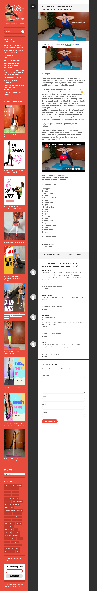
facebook (68, 119)
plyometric (16, 535)
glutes (6, 526)
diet (6, 517)
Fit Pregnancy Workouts (14, 77)
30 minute (8, 504)
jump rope (8, 532)
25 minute (7, 501)
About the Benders (12, 60)
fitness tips (7, 520)
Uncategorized (9, 548)
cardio (15, 513)
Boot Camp (8, 513)
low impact (8, 535)
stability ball (15, 542)
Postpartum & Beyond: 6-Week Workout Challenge (14, 87)
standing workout (10, 545)
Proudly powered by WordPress (14, 584)
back (11, 507)
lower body (16, 532)
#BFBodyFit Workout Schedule (13, 485)
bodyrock (19, 510)
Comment (46, 375)
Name (44, 397)
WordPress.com (18, 586)
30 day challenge (17, 501)
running (7, 542)
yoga (18, 551)
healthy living (8, 529)
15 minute (15, 492)
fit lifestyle (18, 517)
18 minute (15, 495)
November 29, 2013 (50, 244)
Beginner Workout (10, 510)
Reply (46, 289)
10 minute (15, 488)
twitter (80, 119)
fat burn (11, 517)
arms (6, 507)
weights (17, 548)
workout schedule (9, 551)
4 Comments (48, 247)
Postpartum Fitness (10, 538)
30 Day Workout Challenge (73, 254)
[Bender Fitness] (14, 14)
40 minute (16, 504)
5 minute (7, 488)
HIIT (16, 529)
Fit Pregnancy (17, 520)
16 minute (7, 495)
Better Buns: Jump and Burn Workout (52, 255)
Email (44, 404)
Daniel (45, 342)
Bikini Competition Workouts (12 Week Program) (11, 65)
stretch (19, 545)
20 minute (8, 498)
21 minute (15, 498)
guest (11, 526)
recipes (20, 538)
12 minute (7, 492)
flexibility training (9, 523)
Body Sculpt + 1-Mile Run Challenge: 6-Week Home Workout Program (14, 72)
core (20, 513)
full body (19, 523)
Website (45, 412)
